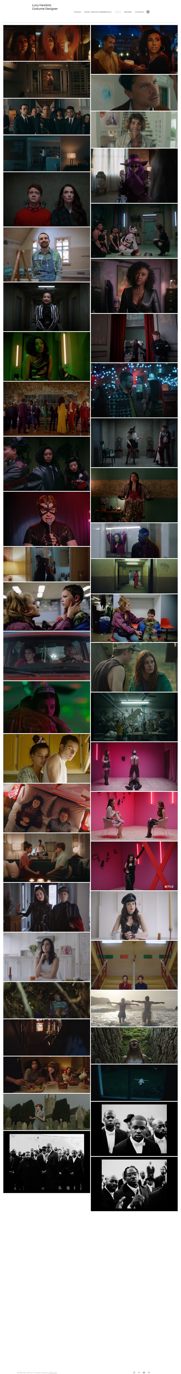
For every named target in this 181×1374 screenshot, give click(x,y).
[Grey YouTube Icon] (144, 1372)
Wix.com (53, 1372)
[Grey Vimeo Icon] (134, 1372)
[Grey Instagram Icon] (149, 1372)
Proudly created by (42, 1372)
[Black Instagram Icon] (148, 12)
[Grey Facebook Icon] (139, 1372)
